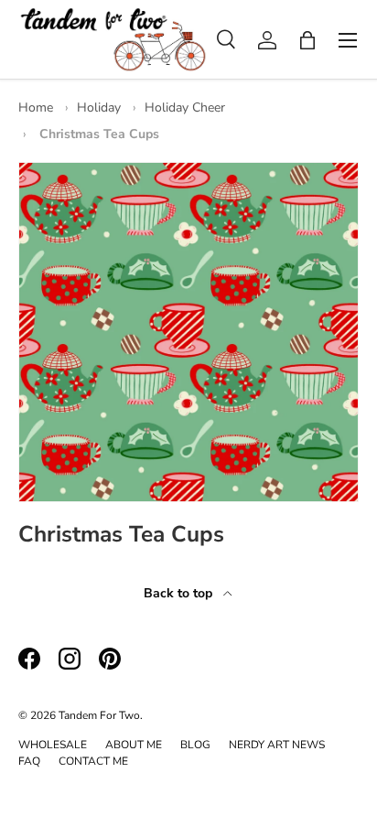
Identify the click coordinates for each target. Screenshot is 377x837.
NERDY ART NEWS (277, 744)
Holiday (99, 107)
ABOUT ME (133, 744)
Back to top (180, 593)
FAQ (29, 761)
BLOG (195, 744)
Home (35, 107)
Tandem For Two (99, 715)
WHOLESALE (52, 744)
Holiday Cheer (185, 107)
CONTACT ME (93, 761)
